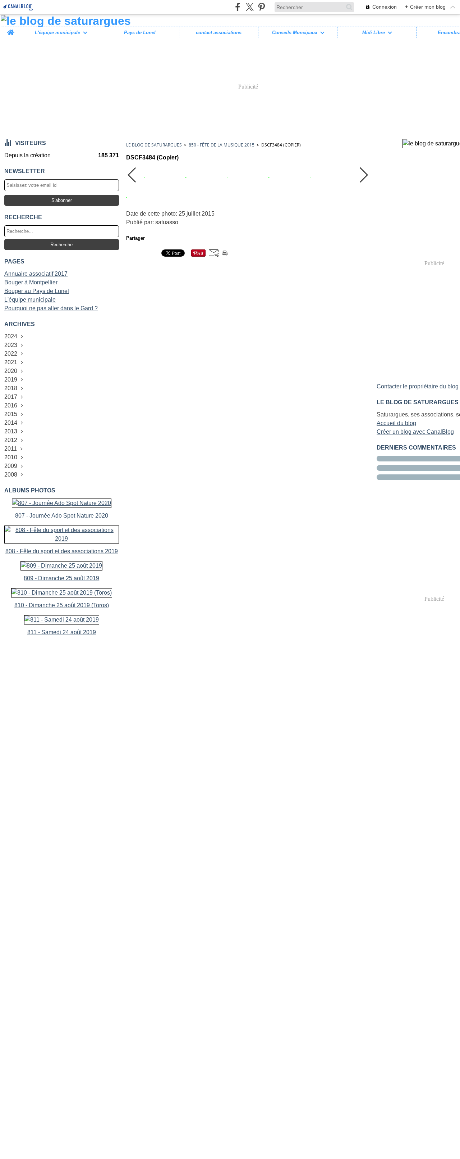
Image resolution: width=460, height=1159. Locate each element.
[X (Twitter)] (249, 7)
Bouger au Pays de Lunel (36, 291)
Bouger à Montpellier (31, 282)
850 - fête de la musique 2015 (221, 145)
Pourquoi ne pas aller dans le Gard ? (51, 308)
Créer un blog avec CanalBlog (415, 432)
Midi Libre (373, 32)
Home (11, 29)
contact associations (219, 32)
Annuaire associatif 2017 (36, 274)
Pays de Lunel (140, 32)
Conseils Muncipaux (294, 32)
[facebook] (237, 7)
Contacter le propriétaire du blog (418, 386)
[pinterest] (261, 7)
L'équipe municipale (57, 32)
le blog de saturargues (154, 145)
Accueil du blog (396, 423)
